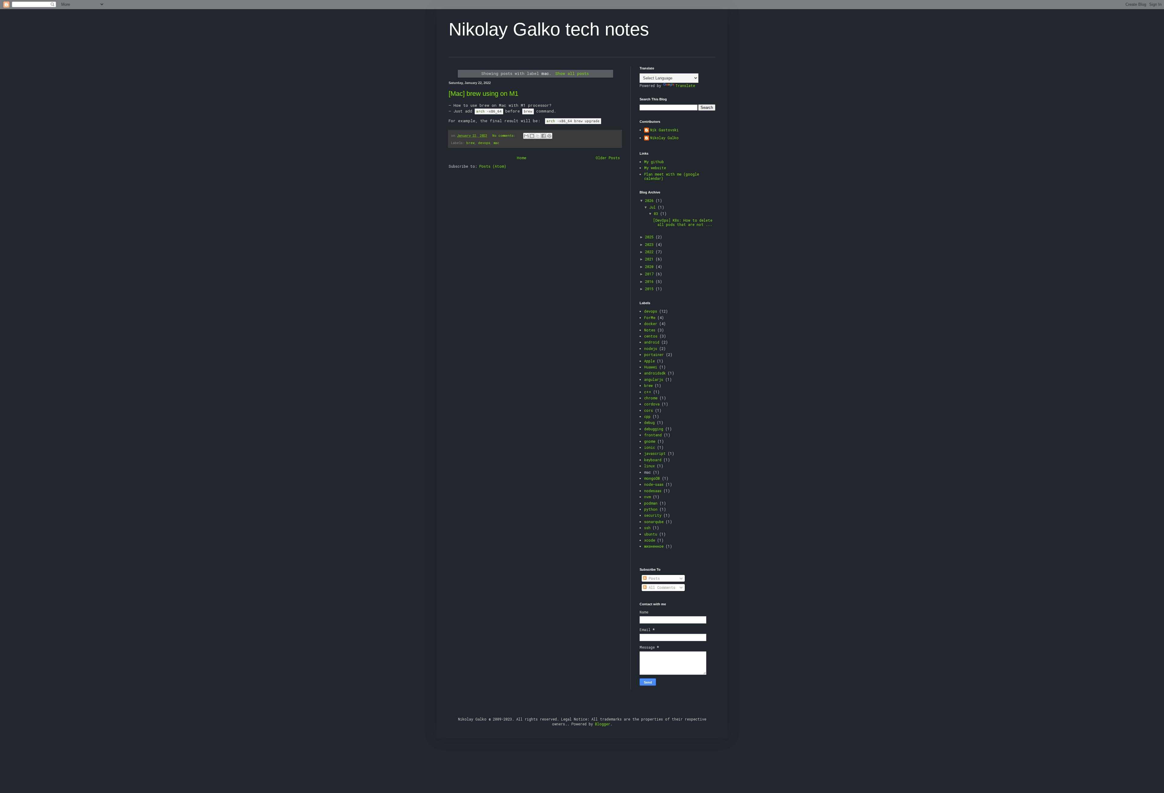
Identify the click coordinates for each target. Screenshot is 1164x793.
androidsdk (655, 373)
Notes (649, 330)
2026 (650, 200)
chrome (650, 397)
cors (648, 410)
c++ (647, 391)
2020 (650, 266)
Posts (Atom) (492, 166)
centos (650, 336)
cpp (647, 416)
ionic (649, 447)
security (652, 515)
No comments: (504, 135)
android (651, 342)
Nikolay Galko (664, 138)
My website (655, 167)
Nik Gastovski (664, 130)
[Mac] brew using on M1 (483, 93)
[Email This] (526, 136)
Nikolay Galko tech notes (549, 29)
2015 (650, 288)
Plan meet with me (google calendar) (671, 176)
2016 (650, 281)
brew (470, 143)
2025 (650, 236)
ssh (647, 527)
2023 (650, 244)
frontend (653, 434)
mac (496, 143)
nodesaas (652, 490)
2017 (650, 273)
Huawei (650, 367)
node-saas (654, 484)
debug (649, 422)
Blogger (602, 723)
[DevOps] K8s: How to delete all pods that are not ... (682, 222)
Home (521, 157)
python (650, 509)
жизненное (654, 546)
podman (650, 503)
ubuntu (650, 534)
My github (654, 161)
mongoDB (652, 478)
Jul (653, 207)
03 (657, 213)
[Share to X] (538, 136)
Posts (653, 578)
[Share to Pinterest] (549, 136)
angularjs (653, 379)
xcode (649, 540)
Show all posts (572, 73)
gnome (649, 441)
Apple (649, 360)
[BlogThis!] (532, 136)
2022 (650, 251)
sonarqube (654, 521)
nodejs (650, 348)
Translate (685, 85)
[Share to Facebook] (543, 136)
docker (650, 323)
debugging (653, 428)
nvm (647, 496)
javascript (655, 453)
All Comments (661, 587)
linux (649, 465)
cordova (652, 404)
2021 (650, 259)
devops (484, 143)
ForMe (649, 317)
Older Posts (608, 157)
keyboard (652, 459)
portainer (654, 354)
